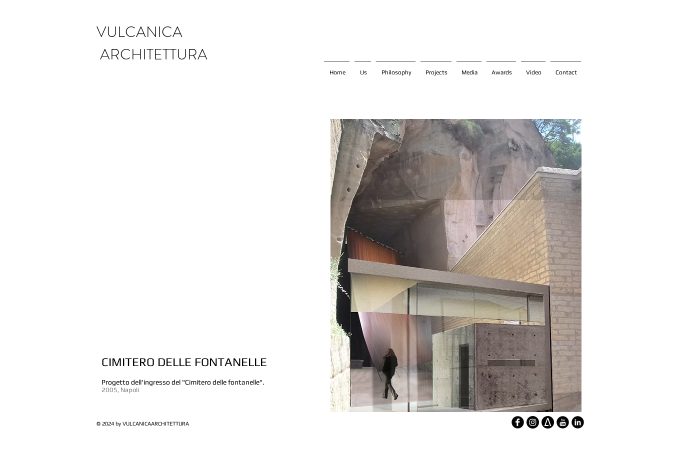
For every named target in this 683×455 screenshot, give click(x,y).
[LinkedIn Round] (578, 422)
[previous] (317, 148)
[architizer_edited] (548, 422)
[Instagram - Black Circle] (532, 422)
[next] (565, 148)
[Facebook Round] (518, 422)
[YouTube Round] (562, 422)
